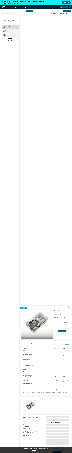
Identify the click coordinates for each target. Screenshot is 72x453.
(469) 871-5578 (26, 422)
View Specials (67, 344)
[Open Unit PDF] (69, 308)
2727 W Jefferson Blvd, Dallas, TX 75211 (31, 420)
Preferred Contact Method (51, 422)
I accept (33, 450)
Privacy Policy (38, 450)
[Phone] (70, 7)
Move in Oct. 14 (25, 344)
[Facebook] (23, 424)
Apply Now (62, 330)
